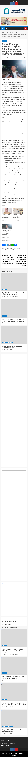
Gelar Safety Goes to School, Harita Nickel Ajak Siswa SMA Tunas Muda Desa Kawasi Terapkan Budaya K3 (8, 258)
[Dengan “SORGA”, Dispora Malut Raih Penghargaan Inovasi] (14, 335)
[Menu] (6, 28)
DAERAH (4, 41)
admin (11, 349)
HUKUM (4, 645)
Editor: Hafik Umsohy (7, 57)
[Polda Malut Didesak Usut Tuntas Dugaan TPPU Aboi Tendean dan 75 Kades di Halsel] (14, 638)
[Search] (23, 28)
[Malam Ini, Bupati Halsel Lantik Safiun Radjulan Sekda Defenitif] (7, 211)
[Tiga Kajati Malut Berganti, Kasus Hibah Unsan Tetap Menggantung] (14, 282)
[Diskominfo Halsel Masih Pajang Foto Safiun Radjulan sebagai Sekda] (18, 211)
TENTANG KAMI (6, 624)
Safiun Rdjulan (5, 249)
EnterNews (21, 753)
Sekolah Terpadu (13, 249)
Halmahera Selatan (9, 248)
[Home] (3, 28)
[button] (6, 28)
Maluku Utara (17, 248)
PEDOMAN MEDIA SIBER (9, 621)
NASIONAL (10, 342)
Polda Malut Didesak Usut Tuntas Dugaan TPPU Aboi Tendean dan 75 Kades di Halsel (13, 651)
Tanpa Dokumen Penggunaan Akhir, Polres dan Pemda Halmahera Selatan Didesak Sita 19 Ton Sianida (21, 259)
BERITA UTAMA (6, 619)
